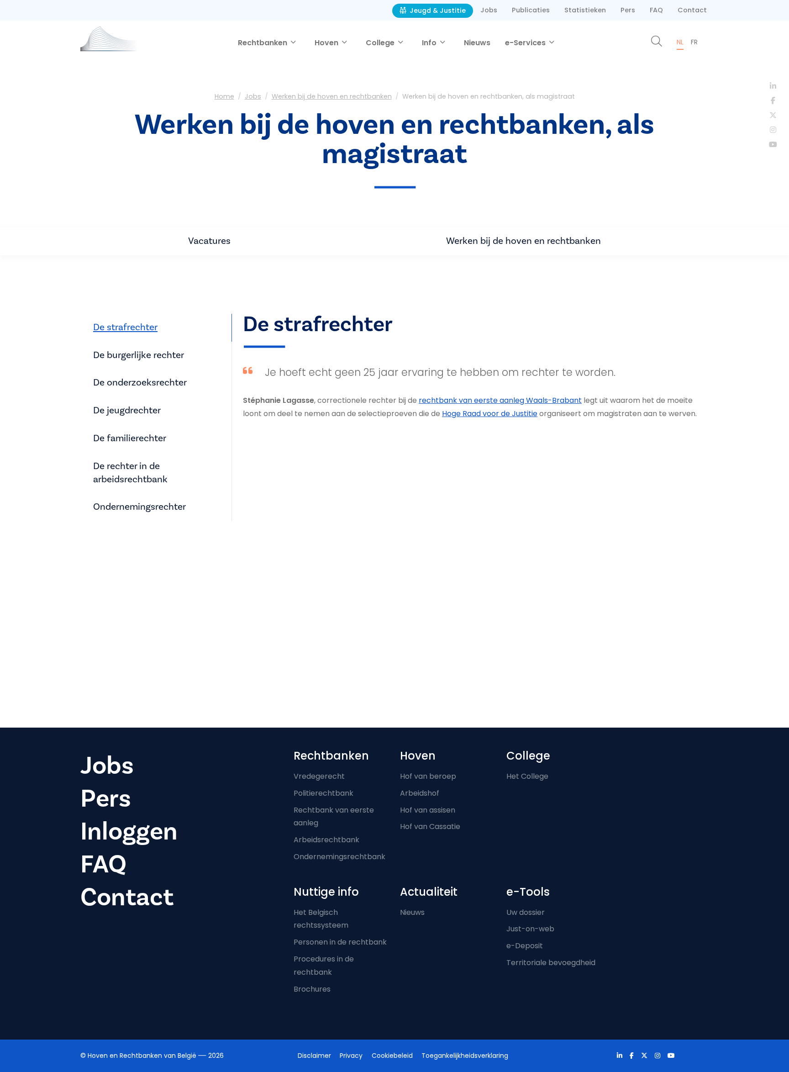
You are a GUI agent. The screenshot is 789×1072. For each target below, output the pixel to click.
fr (694, 42)
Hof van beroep (428, 776)
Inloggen (129, 831)
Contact (692, 10)
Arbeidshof (419, 793)
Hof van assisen (427, 810)
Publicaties (531, 10)
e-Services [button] (526, 42)
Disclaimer (314, 1055)
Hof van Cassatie (430, 826)
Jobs (488, 10)
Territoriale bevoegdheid (550, 962)
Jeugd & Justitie (437, 10)
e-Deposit (524, 945)
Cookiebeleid (392, 1055)
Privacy (351, 1055)
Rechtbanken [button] (263, 42)
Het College (527, 776)
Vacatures (209, 241)
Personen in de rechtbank (340, 942)
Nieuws (477, 42)
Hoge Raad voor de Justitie (489, 413)
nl (680, 42)
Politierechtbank (323, 793)
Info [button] (430, 42)
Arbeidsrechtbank (326, 839)
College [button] (381, 42)
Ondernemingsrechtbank (339, 856)
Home (224, 96)
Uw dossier (525, 912)
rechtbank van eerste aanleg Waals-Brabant (500, 400)
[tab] (159, 328)
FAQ (656, 10)
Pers (628, 10)
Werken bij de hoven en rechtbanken (332, 96)
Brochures (312, 989)
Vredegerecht (319, 776)
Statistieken (585, 10)
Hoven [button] (327, 42)
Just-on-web (530, 929)
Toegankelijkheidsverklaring (464, 1055)
